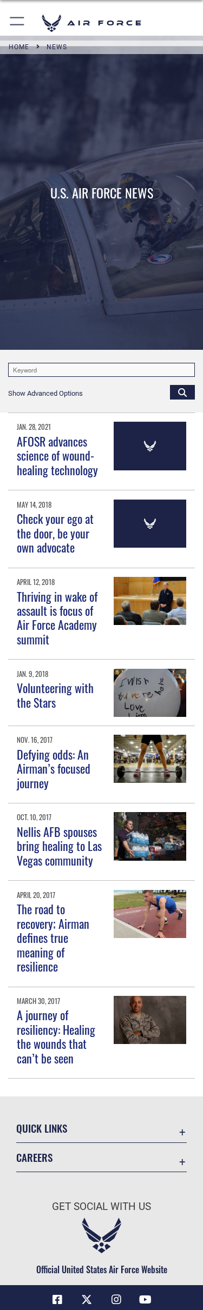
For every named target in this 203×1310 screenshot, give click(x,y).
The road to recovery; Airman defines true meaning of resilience (53, 937)
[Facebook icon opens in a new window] (57, 1300)
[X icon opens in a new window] (86, 1300)
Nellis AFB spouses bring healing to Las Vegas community (59, 846)
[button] (17, 23)
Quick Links (41, 1128)
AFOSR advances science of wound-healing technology (57, 455)
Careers (34, 1157)
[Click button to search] (182, 392)
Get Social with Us (101, 1206)
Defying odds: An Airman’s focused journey (53, 769)
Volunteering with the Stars (55, 694)
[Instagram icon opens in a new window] (116, 1300)
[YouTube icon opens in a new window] (145, 1300)
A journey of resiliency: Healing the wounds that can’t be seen (56, 1036)
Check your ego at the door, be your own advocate (55, 533)
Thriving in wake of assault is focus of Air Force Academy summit (57, 618)
